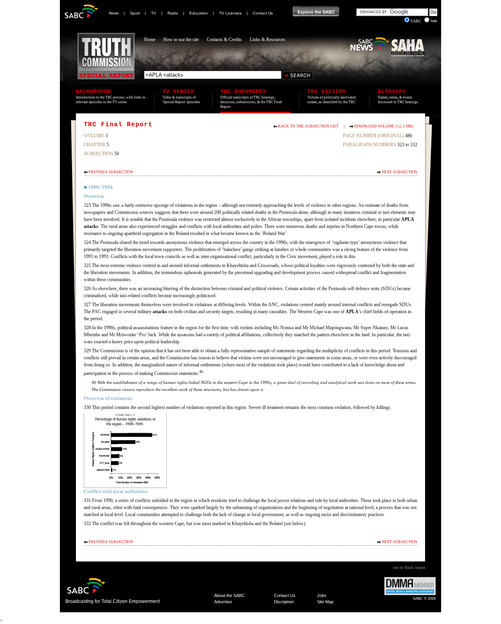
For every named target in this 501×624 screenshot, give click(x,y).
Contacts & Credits (224, 39)
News (114, 13)
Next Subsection (399, 172)
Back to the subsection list (308, 126)
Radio (173, 13)
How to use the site (181, 39)
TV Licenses (230, 13)
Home (149, 39)
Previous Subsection (110, 172)
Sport (135, 13)
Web (434, 21)
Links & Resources (267, 39)
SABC (416, 21)
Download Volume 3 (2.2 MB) (383, 126)
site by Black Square (409, 567)
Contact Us (263, 13)
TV (153, 13)
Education (198, 13)
